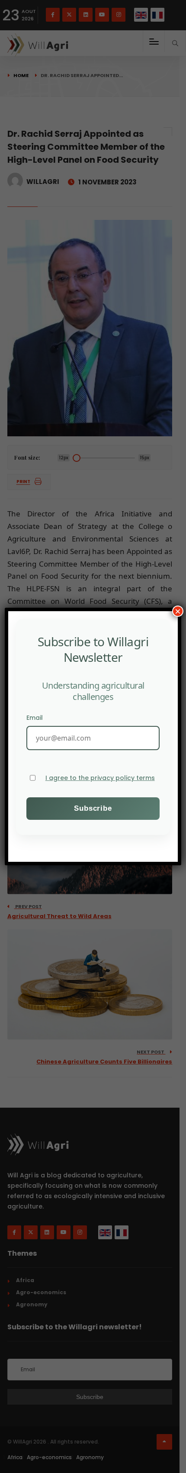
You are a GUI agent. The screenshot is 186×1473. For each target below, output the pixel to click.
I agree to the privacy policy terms (100, 778)
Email (34, 717)
